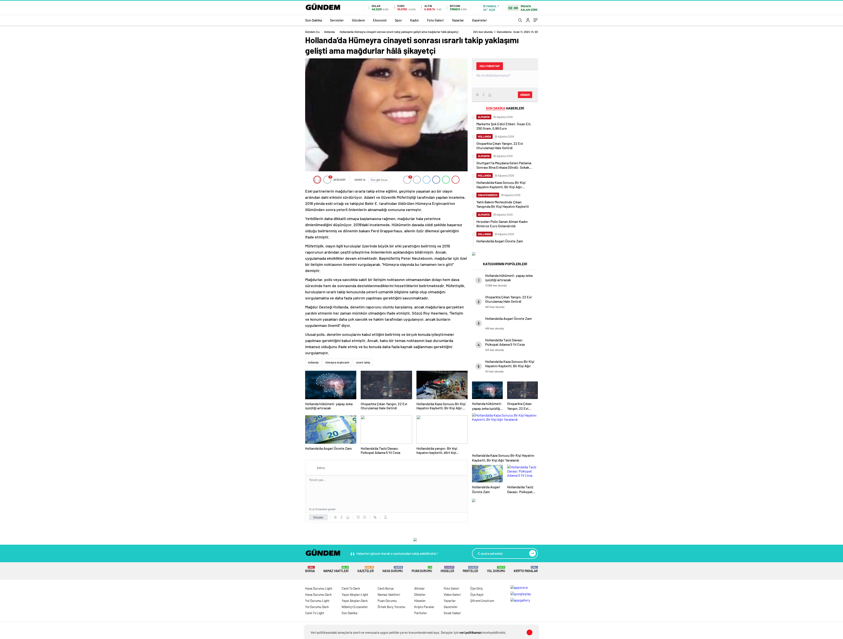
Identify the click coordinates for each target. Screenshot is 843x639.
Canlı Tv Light (314, 613)
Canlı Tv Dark (351, 588)
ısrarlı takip (363, 362)
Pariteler (470, 569)
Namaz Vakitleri (336, 569)
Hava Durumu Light (318, 588)
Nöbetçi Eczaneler (355, 607)
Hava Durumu (392, 569)
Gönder (318, 517)
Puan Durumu (422, 569)
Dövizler (420, 594)
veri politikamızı (470, 632)
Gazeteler (479, 20)
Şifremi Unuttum (482, 601)
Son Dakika (313, 20)
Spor (398, 20)
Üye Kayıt (477, 594)
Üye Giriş (476, 588)
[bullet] (364, 517)
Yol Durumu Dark (317, 607)
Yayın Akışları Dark (355, 601)
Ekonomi (380, 20)
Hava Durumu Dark (318, 594)
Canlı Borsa (386, 588)
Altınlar (419, 588)
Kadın (414, 20)
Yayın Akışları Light (355, 594)
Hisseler (447, 569)
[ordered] (358, 517)
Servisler (337, 20)
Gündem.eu (312, 32)
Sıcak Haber (452, 613)
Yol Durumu (496, 569)
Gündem (358, 20)
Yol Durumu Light (317, 601)
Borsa (310, 569)
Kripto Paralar (526, 569)
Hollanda (329, 32)
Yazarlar (458, 20)
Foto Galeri (435, 20)
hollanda (313, 362)
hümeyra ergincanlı (337, 362)
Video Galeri (452, 594)
